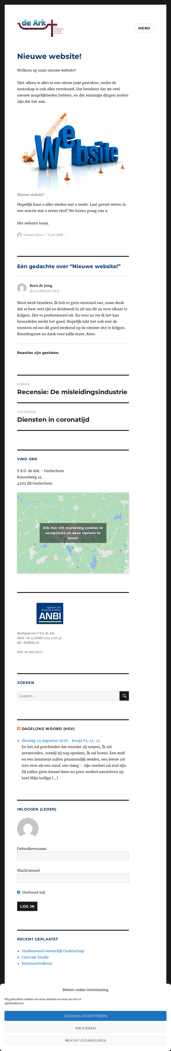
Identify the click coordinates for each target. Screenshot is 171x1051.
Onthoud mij (33, 892)
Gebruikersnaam (32, 848)
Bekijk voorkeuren (85, 1040)
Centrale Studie (35, 957)
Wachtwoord (28, 870)
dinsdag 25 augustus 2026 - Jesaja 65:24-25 (61, 740)
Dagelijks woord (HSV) (48, 729)
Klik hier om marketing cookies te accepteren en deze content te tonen (73, 533)
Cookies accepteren (85, 1016)
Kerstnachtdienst (37, 963)
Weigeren (85, 1028)
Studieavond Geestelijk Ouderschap (53, 951)
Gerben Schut (33, 235)
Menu (144, 28)
